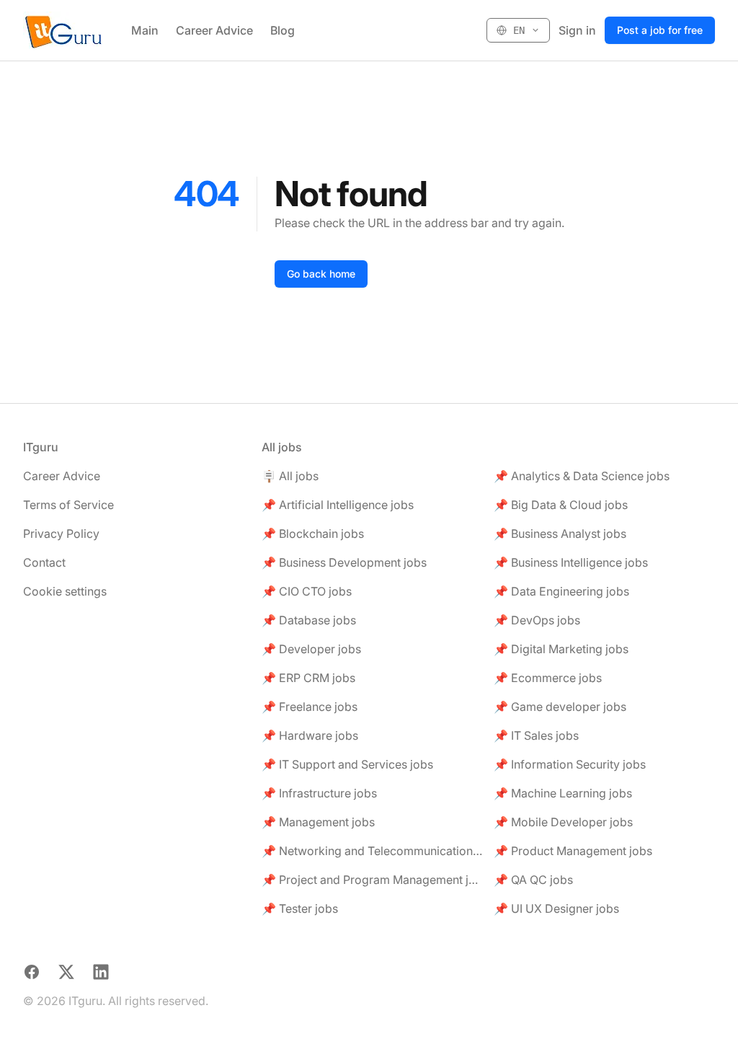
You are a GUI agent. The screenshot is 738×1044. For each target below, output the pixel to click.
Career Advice (214, 30)
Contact (44, 562)
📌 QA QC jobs (533, 879)
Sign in (577, 30)
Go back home (321, 273)
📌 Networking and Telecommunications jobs (372, 851)
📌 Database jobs (309, 620)
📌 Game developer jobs (560, 706)
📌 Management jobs (318, 822)
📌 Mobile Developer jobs (563, 822)
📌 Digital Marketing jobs (561, 649)
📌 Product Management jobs (573, 851)
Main (145, 30)
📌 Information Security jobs (570, 764)
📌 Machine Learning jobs (563, 793)
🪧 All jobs (290, 476)
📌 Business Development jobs (344, 562)
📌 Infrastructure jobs (319, 793)
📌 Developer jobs (311, 649)
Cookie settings (65, 591)
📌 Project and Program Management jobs (372, 879)
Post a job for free (660, 30)
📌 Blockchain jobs (313, 533)
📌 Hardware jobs (310, 735)
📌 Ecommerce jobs (548, 678)
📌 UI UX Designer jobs (556, 908)
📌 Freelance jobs (309, 706)
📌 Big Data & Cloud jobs (561, 504)
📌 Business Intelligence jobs (571, 562)
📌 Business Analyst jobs (560, 533)
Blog (282, 30)
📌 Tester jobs (300, 908)
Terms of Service (68, 504)
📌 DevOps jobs (537, 620)
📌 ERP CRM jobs (308, 678)
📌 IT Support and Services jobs (347, 764)
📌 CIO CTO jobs (307, 591)
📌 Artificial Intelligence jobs (338, 504)
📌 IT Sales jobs (536, 735)
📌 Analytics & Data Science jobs (582, 476)
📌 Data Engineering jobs (561, 591)
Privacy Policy (61, 533)
